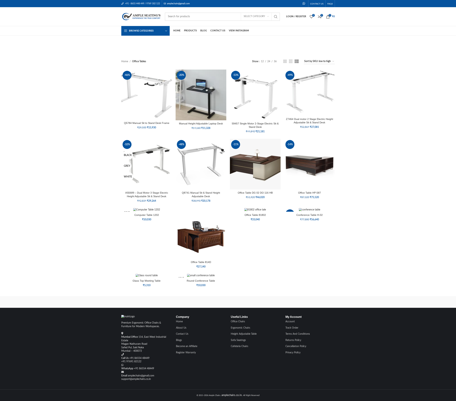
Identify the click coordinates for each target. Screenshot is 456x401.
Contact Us (182, 334)
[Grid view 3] (290, 61)
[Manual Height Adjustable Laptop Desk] (201, 95)
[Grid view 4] (297, 61)
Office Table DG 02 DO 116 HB (255, 192)
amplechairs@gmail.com (178, 4)
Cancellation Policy (295, 346)
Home (124, 61)
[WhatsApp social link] (303, 3)
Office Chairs (238, 321)
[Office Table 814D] (201, 233)
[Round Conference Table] (201, 275)
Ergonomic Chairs (240, 328)
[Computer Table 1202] (146, 210)
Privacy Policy (292, 352)
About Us (181, 328)
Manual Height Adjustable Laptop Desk (201, 123)
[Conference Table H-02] (309, 210)
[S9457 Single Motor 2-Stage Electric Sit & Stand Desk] (255, 95)
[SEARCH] (276, 17)
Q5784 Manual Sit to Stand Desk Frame (146, 123)
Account (290, 321)
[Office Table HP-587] (309, 164)
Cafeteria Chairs (239, 346)
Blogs (179, 340)
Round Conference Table (201, 280)
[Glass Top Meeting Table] (146, 275)
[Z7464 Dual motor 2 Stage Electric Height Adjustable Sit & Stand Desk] (309, 93)
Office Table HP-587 (309, 192)
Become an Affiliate (186, 346)
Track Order (291, 328)
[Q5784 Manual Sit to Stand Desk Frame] (146, 95)
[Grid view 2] (285, 61)
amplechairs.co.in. (232, 395)
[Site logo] (141, 16)
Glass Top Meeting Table (147, 280)
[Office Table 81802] (255, 210)
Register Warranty (186, 352)
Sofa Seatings (238, 340)
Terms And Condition (297, 334)
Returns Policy (293, 340)
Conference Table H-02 (309, 214)
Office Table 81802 (255, 214)
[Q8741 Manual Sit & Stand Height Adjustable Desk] (201, 164)
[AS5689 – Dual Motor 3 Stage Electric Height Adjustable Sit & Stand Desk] (146, 164)
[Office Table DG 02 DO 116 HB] (255, 164)
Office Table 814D (201, 262)
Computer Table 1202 (146, 214)
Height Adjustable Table (244, 334)
